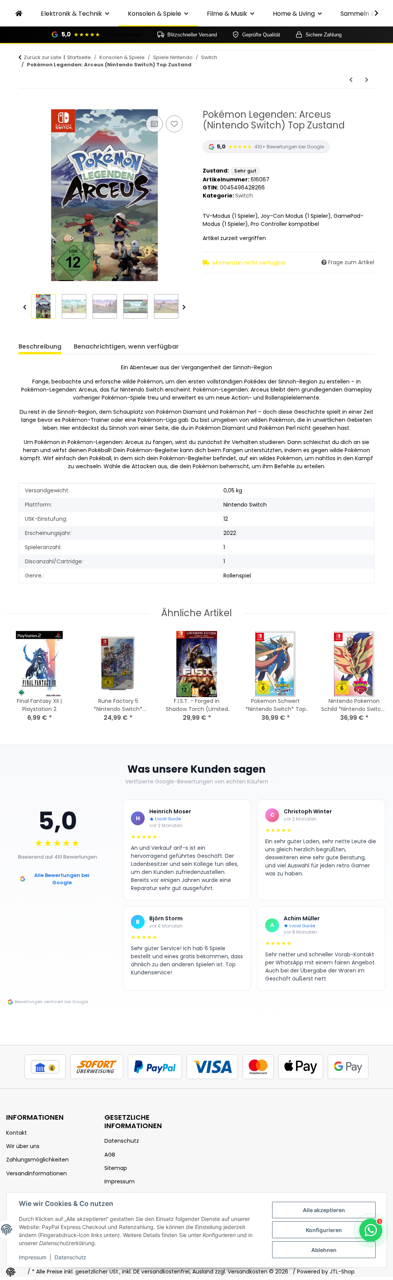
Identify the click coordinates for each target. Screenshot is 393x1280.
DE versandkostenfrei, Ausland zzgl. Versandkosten (200, 1271)
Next (184, 307)
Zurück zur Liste (42, 57)
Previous (24, 307)
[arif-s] (18, 14)
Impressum (32, 1257)
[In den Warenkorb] (24, 105)
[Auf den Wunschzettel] (174, 123)
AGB (109, 1154)
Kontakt (16, 1133)
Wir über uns (23, 1146)
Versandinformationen (36, 1173)
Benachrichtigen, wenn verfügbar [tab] (126, 346)
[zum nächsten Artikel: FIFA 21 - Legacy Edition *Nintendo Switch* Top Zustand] (367, 80)
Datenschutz (70, 1257)
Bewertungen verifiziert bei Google (51, 1002)
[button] (371, 13)
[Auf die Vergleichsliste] (154, 123)
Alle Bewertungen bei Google (61, 879)
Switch (244, 195)
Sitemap (115, 1168)
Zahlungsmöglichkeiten (37, 1159)
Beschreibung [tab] (39, 346)
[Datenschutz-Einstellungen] (10, 1272)
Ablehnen (324, 1250)
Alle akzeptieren (324, 1210)
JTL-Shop (342, 1271)
